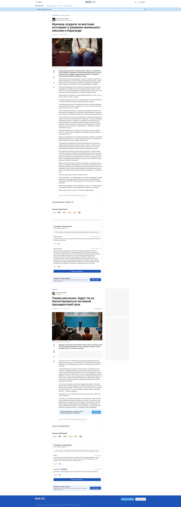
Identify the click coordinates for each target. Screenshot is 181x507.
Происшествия (39, 5)
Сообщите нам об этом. (80, 195)
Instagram (96, 279)
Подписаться (96, 412)
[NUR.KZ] (90, 2)
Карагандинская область (58, 202)
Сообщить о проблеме (127, 499)
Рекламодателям (141, 499)
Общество (54, 289)
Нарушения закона (51, 5)
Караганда (67, 202)
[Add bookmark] (54, 87)
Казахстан (55, 426)
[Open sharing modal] (54, 82)
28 (55, 436)
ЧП (57, 5)
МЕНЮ (39, 2)
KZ (135, 2)
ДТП (61, 5)
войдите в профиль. (94, 232)
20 (66, 436)
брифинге (63, 360)
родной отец (87, 185)
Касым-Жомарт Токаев (64, 426)
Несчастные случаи (67, 5)
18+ (72, 202)
